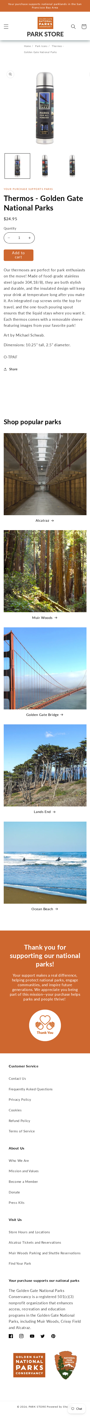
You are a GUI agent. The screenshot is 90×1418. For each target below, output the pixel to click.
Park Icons (41, 46)
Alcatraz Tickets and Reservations (35, 1242)
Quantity (10, 228)
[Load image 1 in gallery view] (17, 166)
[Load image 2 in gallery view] (44, 166)
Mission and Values (24, 1171)
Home (27, 46)
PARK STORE (37, 1406)
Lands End (42, 811)
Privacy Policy (20, 1099)
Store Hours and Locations (29, 1232)
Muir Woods (42, 617)
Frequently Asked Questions (31, 1089)
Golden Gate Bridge (42, 714)
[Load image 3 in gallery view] (72, 166)
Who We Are (19, 1160)
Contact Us (17, 1078)
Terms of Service (22, 1131)
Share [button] (13, 369)
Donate (14, 1192)
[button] (6, 26)
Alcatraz (42, 520)
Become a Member (23, 1181)
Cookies (15, 1110)
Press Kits (17, 1202)
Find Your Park (20, 1263)
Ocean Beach (42, 909)
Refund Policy (19, 1121)
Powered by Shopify (60, 1406)
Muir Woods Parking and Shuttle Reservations (45, 1253)
